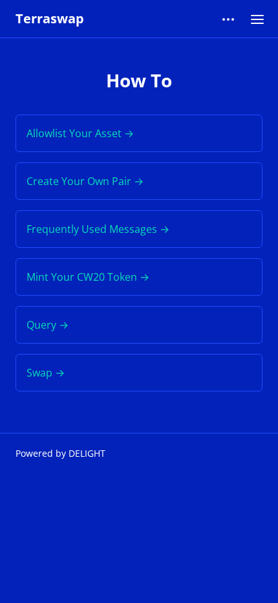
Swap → (46, 373)
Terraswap (50, 18)
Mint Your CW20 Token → (88, 277)
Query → (48, 325)
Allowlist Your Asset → (80, 133)
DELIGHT (87, 453)
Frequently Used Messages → (98, 229)
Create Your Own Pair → (85, 181)
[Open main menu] (257, 18)
